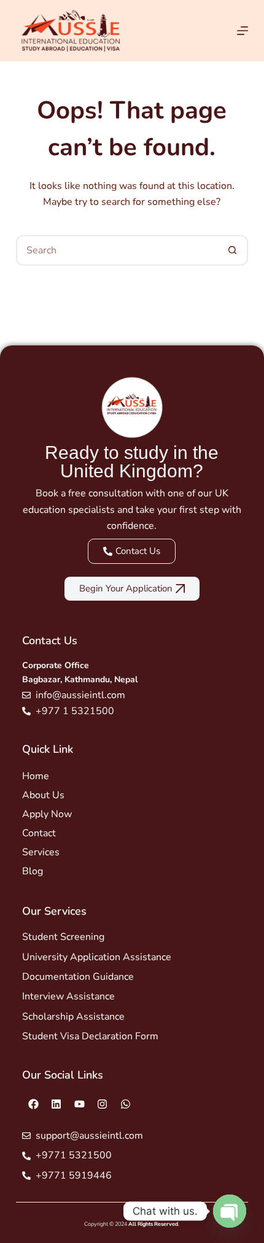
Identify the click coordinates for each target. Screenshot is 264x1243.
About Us (43, 795)
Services (41, 852)
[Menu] (242, 30)
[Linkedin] (56, 1104)
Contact (39, 833)
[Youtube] (79, 1104)
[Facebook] (33, 1104)
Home (35, 776)
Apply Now (47, 814)
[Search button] (232, 250)
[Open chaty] (229, 1211)
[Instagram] (102, 1104)
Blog (32, 871)
